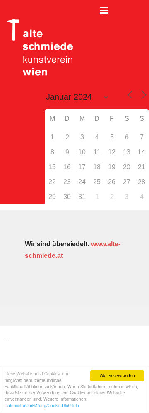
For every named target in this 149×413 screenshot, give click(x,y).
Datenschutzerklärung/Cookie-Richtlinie (42, 405)
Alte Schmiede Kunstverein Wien (37, 48)
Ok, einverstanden (117, 375)
